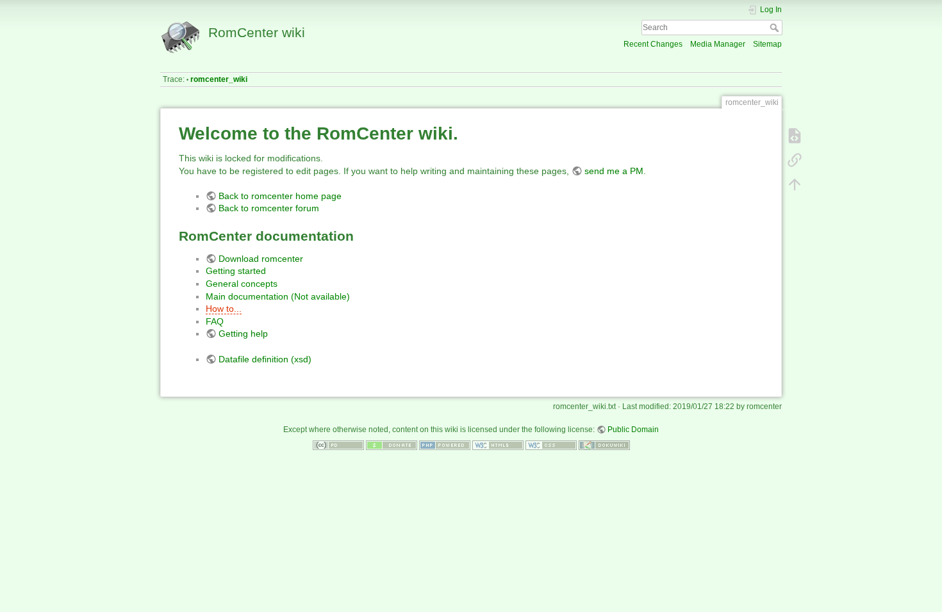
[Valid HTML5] (498, 444)
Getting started (236, 271)
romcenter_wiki (218, 79)
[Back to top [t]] (794, 184)
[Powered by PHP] (444, 444)
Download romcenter (261, 259)
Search (776, 27)
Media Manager (717, 44)
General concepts (241, 283)
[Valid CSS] (551, 444)
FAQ (215, 321)
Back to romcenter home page (280, 196)
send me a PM (613, 171)
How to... (224, 308)
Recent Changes (653, 44)
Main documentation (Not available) (278, 296)
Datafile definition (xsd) (265, 359)
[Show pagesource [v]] (794, 136)
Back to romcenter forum (269, 208)
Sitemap (767, 44)
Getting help (243, 333)
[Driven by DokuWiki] (604, 444)
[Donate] (391, 444)
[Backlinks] (794, 160)
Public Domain (633, 429)
